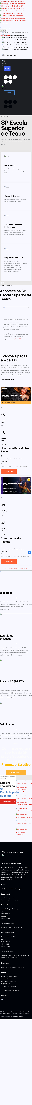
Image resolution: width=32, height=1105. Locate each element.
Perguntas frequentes (8, 981)
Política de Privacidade (9, 976)
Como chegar (6, 918)
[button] (15, 33)
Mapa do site (5, 984)
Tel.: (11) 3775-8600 (8, 951)
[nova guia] (7, 28)
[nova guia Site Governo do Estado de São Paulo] (12, 1)
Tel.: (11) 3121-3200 (8, 924)
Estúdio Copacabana (17, 1016)
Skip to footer (5, 35)
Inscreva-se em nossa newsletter (12, 967)
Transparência (6, 979)
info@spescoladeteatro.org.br (11, 889)
